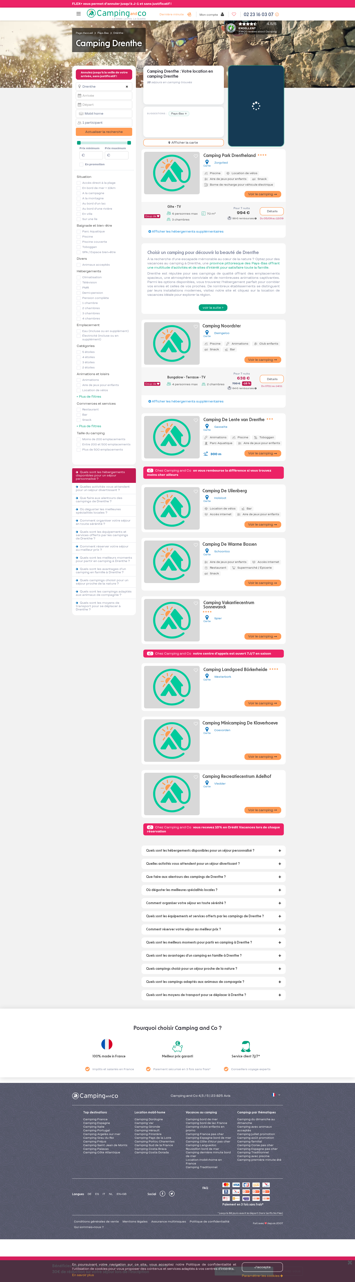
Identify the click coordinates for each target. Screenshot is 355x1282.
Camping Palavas (96, 1149)
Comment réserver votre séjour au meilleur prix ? (102, 548)
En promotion (95, 164)
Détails (272, 211)
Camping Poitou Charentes (155, 1141)
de (90, 1194)
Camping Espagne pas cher (257, 1149)
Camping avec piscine (253, 1156)
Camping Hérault (147, 1130)
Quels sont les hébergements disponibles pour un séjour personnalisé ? (100, 475)
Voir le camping (260, 194)
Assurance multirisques (168, 1221)
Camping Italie (93, 1126)
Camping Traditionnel (201, 1167)
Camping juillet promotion (256, 1134)
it (104, 1194)
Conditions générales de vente (96, 1221)
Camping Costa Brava (151, 1149)
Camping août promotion (255, 1137)
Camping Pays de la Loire (153, 1137)
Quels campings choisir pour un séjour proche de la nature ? (102, 581)
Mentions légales (135, 1221)
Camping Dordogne (149, 1119)
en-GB (121, 1194)
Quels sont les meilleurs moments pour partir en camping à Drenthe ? (104, 559)
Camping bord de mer (202, 1119)
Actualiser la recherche (104, 132)
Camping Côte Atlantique (101, 1152)
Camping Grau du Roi (98, 1137)
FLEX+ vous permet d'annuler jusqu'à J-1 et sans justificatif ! (122, 4)
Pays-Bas (177, 113)
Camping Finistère (148, 1134)
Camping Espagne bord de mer (208, 1137)
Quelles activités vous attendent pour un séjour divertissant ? (103, 488)
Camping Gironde (147, 1126)
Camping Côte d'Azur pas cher (208, 1141)
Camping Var (144, 1123)
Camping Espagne (96, 1123)
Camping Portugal (96, 1130)
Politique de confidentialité (209, 1221)
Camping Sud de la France (154, 1145)
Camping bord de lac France (206, 1123)
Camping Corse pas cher (255, 1145)
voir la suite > (213, 307)
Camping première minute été (259, 1159)
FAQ (205, 1188)
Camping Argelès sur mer (101, 1134)
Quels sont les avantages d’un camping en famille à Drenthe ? (101, 570)
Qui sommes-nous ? (89, 1227)
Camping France (95, 1119)
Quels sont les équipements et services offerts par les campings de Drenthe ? (102, 535)
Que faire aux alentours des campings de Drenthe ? (99, 499)
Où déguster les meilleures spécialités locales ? (98, 510)
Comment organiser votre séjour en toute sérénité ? (103, 522)
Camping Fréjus (94, 1141)
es (97, 1194)
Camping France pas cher (205, 1134)
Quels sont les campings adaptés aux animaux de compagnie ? (104, 593)
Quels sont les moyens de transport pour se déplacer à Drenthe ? (98, 606)
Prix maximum (115, 148)
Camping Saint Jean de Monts (105, 1145)
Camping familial (249, 1141)
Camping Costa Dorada (152, 1152)
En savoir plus (83, 1275)
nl (111, 1194)
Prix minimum (89, 148)
